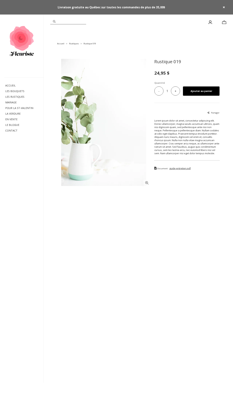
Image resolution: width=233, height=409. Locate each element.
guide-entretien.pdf (180, 168)
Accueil (60, 43)
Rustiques (74, 43)
